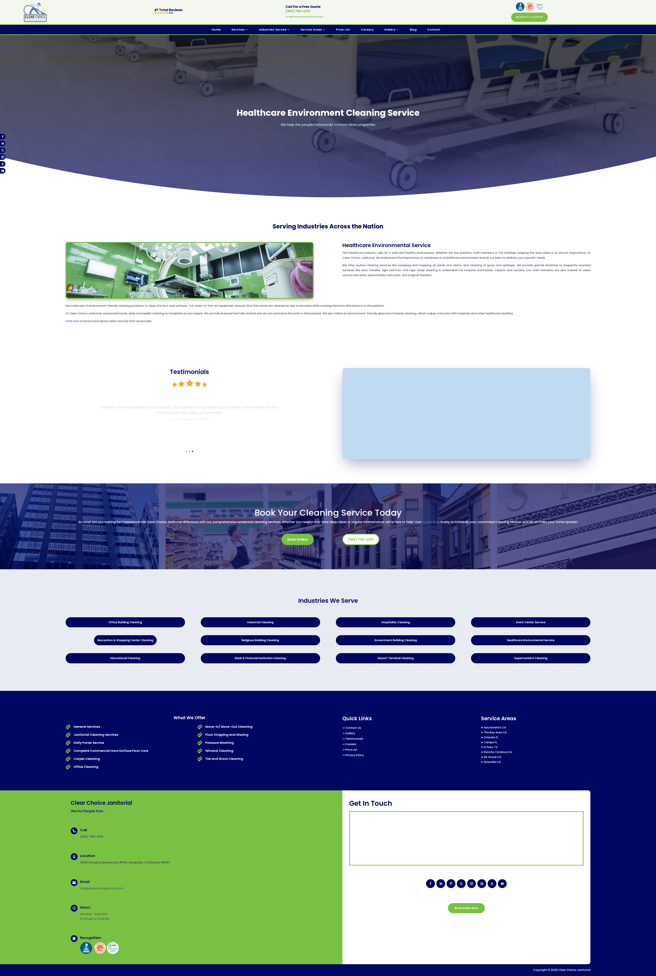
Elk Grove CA (492, 757)
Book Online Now (466, 908)
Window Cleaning (219, 751)
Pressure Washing (219, 743)
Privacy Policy (354, 755)
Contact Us (353, 728)
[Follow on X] (2, 150)
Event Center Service (530, 622)
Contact (433, 30)
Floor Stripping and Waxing (226, 735)
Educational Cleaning (125, 658)
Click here (72, 321)
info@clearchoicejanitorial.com (304, 16)
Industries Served (272, 30)
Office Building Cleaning (125, 622)
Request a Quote (529, 17)
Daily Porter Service (89, 743)
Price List (343, 30)
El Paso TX (491, 747)
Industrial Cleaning (260, 622)
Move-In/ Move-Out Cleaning (228, 726)
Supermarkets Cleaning (530, 658)
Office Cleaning (86, 767)
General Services (87, 726)
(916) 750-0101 (297, 11)
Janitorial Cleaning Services (96, 735)
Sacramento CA (495, 727)
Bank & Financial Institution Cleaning (260, 658)
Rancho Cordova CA (498, 752)
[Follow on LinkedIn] (2, 143)
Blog (413, 30)
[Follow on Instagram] (2, 157)
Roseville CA (492, 762)
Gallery (390, 30)
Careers (367, 30)
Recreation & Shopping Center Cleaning (125, 640)
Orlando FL (491, 737)
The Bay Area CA (495, 732)
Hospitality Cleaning (395, 622)
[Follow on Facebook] (2, 136)
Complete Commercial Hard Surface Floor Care (111, 751)
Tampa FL (490, 742)
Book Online (297, 539)
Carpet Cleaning (87, 759)
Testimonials (354, 739)
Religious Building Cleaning (260, 640)
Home (216, 30)
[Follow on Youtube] (2, 170)
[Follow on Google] (481, 883)
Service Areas (311, 30)
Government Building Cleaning (395, 640)
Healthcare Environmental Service (531, 640)
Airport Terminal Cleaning (396, 658)
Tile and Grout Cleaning (224, 759)
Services (238, 30)
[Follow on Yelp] (2, 164)
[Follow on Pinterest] (451, 883)
